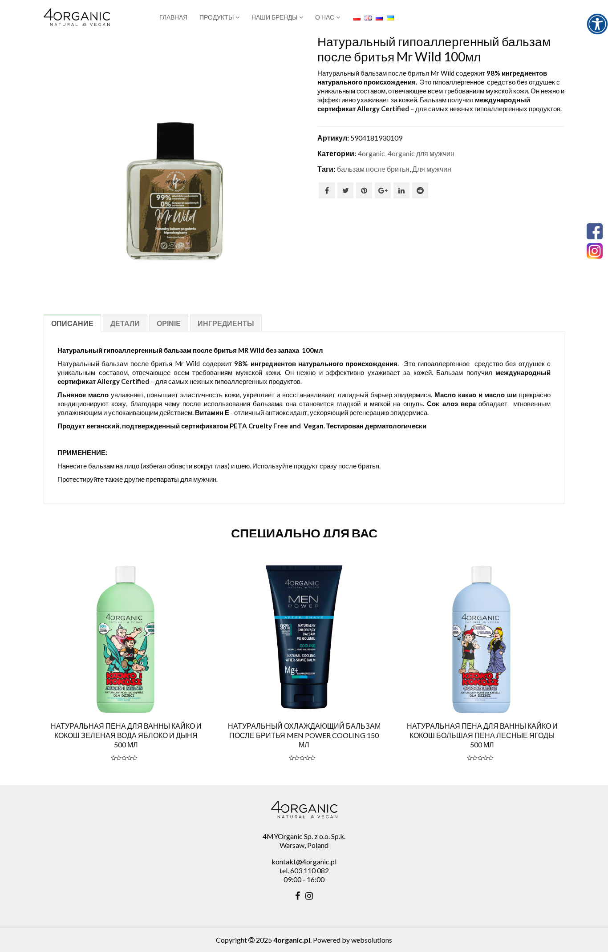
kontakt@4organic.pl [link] (304, 861)
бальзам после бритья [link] (373, 169)
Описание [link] (72, 323)
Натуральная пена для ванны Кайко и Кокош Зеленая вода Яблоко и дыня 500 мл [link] (126, 735)
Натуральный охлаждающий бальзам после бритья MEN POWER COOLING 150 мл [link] (304, 735)
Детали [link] (125, 323)
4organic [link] (371, 153)
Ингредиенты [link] (226, 323)
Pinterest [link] (364, 190)
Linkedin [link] (401, 190)
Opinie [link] (169, 323)
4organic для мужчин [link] (421, 153)
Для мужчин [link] (431, 169)
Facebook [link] (327, 190)
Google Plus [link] (383, 190)
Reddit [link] (420, 190)
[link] (597, 24)
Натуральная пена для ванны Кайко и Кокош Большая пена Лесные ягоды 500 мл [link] (482, 735)
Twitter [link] (345, 190)
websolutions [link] (371, 940)
